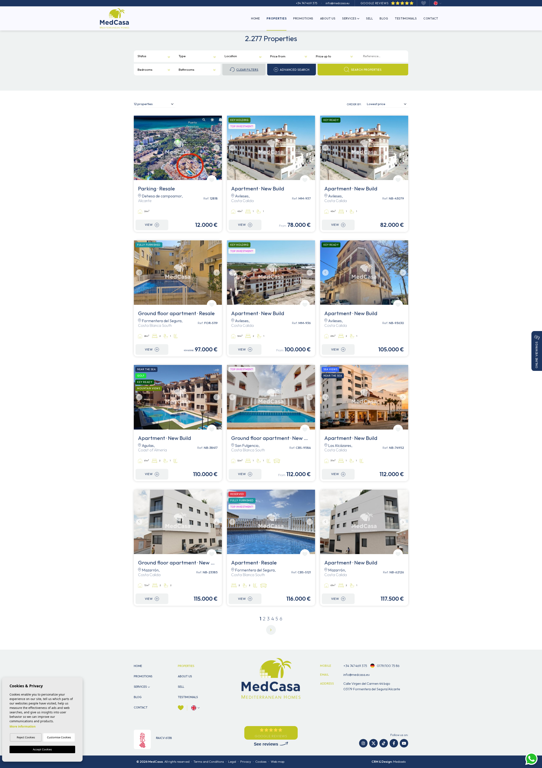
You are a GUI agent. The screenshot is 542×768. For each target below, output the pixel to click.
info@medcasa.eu (338, 3)
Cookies (261, 762)
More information (23, 726)
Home (255, 18)
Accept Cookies (42, 749)
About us (328, 18)
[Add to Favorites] (212, 180)
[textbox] (143, 56)
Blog (384, 18)
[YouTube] (404, 743)
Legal (232, 762)
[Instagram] (363, 743)
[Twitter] (373, 743)
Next (217, 148)
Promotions (303, 18)
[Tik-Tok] (383, 743)
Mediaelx (399, 762)
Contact (430, 18)
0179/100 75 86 (388, 666)
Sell (369, 18)
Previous (138, 148)
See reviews (266, 744)
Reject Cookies (26, 737)
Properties (276, 18)
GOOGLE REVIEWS (375, 3)
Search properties (366, 70)
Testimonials (406, 18)
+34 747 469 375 (306, 3)
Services (349, 18)
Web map (278, 762)
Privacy (245, 762)
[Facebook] (394, 743)
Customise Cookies (59, 737)
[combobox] (151, 56)
